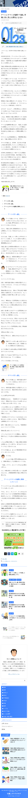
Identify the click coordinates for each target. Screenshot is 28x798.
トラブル (6, 708)
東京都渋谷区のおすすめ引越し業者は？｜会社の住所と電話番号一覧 (17, 595)
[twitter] (5, 553)
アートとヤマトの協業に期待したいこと (14, 207)
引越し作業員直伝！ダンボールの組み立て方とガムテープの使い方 (17, 740)
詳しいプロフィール (14, 674)
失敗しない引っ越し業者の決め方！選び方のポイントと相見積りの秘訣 (17, 584)
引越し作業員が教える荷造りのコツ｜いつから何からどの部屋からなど (17, 759)
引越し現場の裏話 (8, 716)
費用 (5, 690)
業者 (5, 687)
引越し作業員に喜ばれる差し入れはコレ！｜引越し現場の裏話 (17, 778)
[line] (15, 553)
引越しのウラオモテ (14, 793)
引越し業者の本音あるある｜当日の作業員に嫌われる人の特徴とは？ (17, 749)
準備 (5, 703)
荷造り (5, 695)
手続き (5, 700)
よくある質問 (7, 714)
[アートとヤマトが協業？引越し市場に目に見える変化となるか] (12, 553)
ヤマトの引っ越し (9, 203)
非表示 (7, 196)
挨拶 (5, 706)
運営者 (3, 729)
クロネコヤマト (14, 561)
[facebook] (9, 553)
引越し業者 (4, 558)
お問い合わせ (5, 723)
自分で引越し (7, 711)
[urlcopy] (22, 553)
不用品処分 (6, 698)
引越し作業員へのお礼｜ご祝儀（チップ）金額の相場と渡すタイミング (17, 769)
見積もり (6, 692)
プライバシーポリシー (7, 726)
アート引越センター (6, 561)
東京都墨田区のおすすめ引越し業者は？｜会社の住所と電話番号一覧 (17, 606)
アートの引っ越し (9, 201)
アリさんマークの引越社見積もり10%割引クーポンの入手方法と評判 (17, 617)
